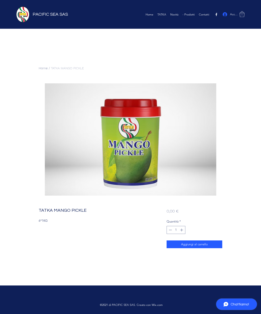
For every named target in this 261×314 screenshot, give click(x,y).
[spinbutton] (176, 230)
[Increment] (182, 230)
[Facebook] (216, 14)
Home (43, 68)
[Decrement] (170, 230)
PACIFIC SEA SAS (50, 14)
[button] (242, 14)
